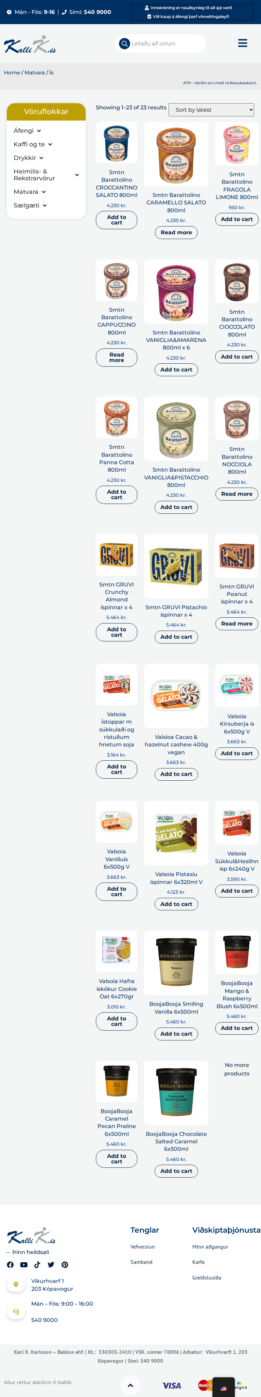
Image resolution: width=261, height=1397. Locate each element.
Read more (176, 232)
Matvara (34, 73)
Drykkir (25, 158)
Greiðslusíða (206, 1277)
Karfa (198, 1261)
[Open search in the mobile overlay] (160, 43)
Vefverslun (142, 1246)
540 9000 (44, 1320)
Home (12, 73)
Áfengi (24, 130)
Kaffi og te (29, 144)
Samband (141, 1261)
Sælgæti (26, 205)
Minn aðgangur (210, 1246)
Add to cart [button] (116, 220)
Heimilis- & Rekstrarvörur (34, 175)
